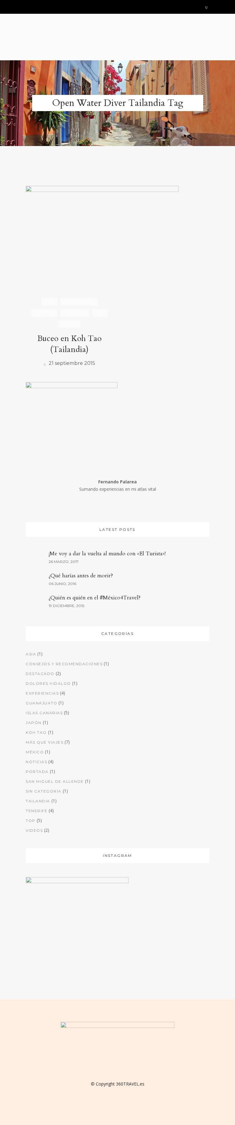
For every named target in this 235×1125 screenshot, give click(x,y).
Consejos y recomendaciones (64, 664)
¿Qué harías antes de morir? (81, 575)
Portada (37, 771)
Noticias (36, 761)
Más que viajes (44, 742)
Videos (34, 830)
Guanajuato (41, 703)
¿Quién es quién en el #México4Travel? (94, 598)
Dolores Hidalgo (48, 683)
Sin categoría (44, 791)
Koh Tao (36, 732)
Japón (34, 722)
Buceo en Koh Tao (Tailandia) (69, 344)
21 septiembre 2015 (71, 363)
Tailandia (38, 801)
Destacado (40, 673)
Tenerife (36, 810)
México (35, 752)
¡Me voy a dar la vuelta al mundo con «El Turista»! (107, 553)
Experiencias (42, 693)
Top (30, 820)
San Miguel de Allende (55, 781)
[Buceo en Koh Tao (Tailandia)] (102, 243)
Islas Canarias (44, 713)
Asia (31, 654)
